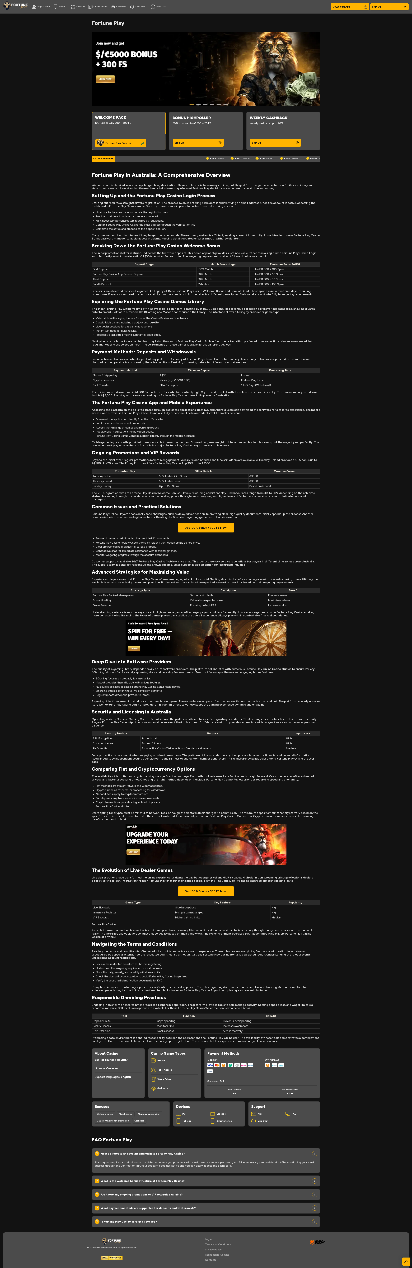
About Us (161, 6)
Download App (341, 6)
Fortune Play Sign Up (118, 143)
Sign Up (376, 6)
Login (208, 1239)
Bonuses (80, 6)
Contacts (140, 6)
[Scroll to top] (406, 1262)
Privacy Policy (213, 1249)
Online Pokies (101, 6)
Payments (121, 6)
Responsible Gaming (217, 1254)
